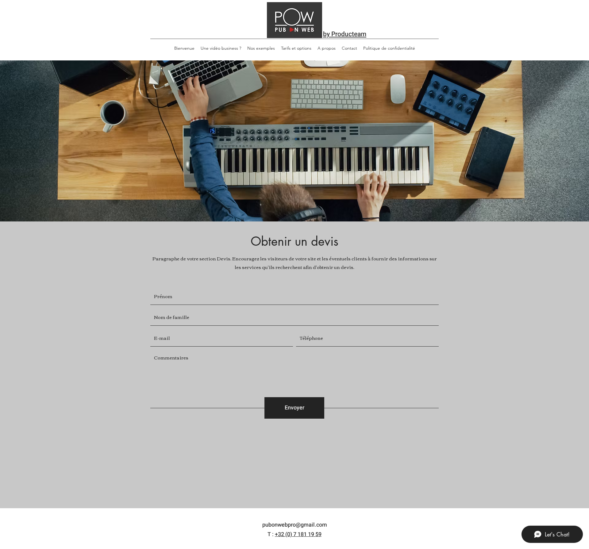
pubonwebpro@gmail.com (294, 525)
